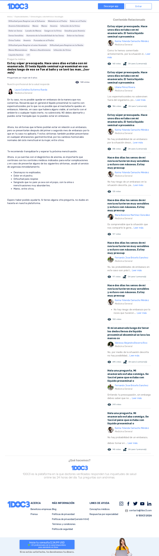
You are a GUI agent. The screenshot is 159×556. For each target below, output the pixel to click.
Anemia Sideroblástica (19, 26)
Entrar (138, 6)
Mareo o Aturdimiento (40, 50)
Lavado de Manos (33, 30)
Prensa (34, 514)
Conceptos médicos (100, 509)
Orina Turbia (14, 40)
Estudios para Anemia (75, 30)
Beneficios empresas (41, 509)
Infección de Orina (62, 50)
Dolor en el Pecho (78, 21)
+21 (28, 54)
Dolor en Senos (15, 30)
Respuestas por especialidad (104, 514)
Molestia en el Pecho (57, 21)
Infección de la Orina (70, 26)
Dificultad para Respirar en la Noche (66, 45)
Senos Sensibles (16, 35)
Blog (54, 509)
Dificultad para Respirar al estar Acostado (28, 45)
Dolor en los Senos (75, 35)
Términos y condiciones (63, 524)
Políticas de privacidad (63, 514)
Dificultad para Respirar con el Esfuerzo (27, 21)
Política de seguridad (62, 529)
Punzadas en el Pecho (44, 40)
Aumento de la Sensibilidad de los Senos (45, 35)
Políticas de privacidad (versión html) (70, 519)
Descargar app (111, 6)
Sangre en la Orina (52, 30)
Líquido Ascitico (16, 54)
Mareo (35, 26)
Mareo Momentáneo (18, 50)
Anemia (53, 26)
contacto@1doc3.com (138, 510)
